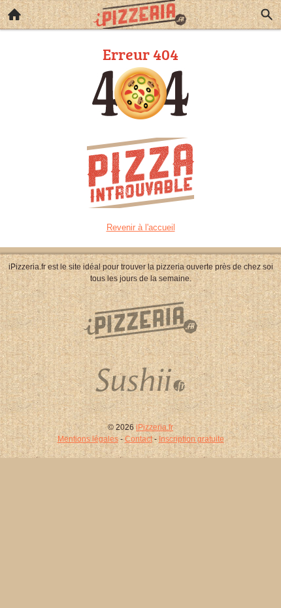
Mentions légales (88, 439)
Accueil (14, 14)
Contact (138, 439)
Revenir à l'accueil (141, 227)
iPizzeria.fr (154, 427)
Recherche (266, 14)
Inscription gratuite (191, 439)
